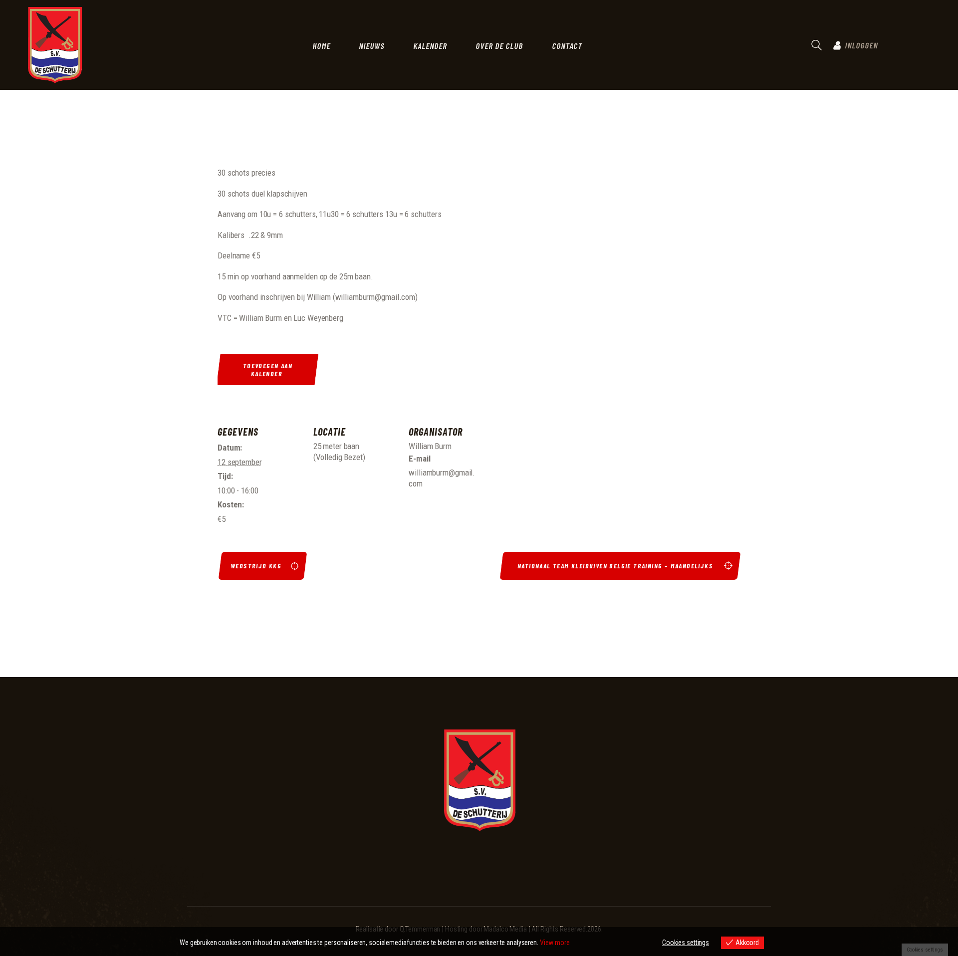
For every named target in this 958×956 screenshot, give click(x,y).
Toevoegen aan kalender (267, 370)
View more (555, 943)
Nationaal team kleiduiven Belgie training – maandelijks (616, 566)
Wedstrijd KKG (256, 566)
